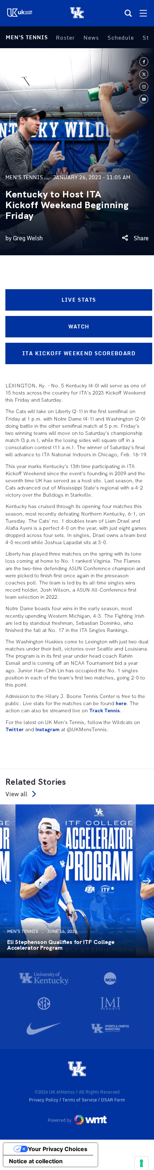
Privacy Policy (44, 1099)
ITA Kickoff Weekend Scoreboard (78, 353)
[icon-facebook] (143, 61)
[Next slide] (147, 881)
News (91, 37)
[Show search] (128, 13)
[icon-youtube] (143, 99)
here (121, 703)
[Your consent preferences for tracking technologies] (141, 1163)
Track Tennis (104, 710)
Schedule (120, 37)
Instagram (47, 729)
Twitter (14, 729)
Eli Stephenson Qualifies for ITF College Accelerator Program (61, 945)
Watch (79, 326)
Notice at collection (36, 1161)
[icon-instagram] (143, 86)
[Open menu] (143, 13)
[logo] (77, 1069)
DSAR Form (113, 1099)
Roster (65, 37)
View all (16, 794)
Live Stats (79, 300)
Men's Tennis (27, 37)
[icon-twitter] (143, 74)
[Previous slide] (7, 881)
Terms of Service (80, 1099)
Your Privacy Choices (57, 1149)
